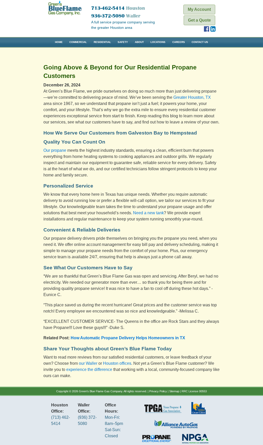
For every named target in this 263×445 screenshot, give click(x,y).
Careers (178, 42)
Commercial (78, 42)
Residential (102, 42)
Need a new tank (148, 213)
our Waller (88, 363)
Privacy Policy (158, 391)
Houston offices (117, 363)
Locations (158, 42)
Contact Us (200, 42)
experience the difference (89, 369)
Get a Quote (199, 20)
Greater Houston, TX (192, 97)
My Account (199, 9)
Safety (123, 42)
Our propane (54, 150)
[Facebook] (206, 30)
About (139, 42)
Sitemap (174, 391)
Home (59, 42)
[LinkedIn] (213, 30)
